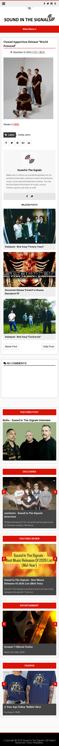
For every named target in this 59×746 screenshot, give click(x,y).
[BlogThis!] (35, 52)
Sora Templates (35, 742)
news (28, 134)
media (21, 134)
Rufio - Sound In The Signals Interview (26, 420)
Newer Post (11, 346)
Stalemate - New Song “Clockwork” (23, 336)
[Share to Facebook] (40, 52)
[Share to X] (38, 52)
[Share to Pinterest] (43, 52)
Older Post (48, 346)
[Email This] (32, 52)
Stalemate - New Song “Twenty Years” (24, 246)
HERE (16, 124)
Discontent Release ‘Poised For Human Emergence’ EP (24, 292)
